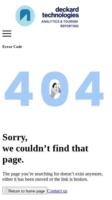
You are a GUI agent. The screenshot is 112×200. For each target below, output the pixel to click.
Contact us (57, 190)
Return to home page (27, 191)
